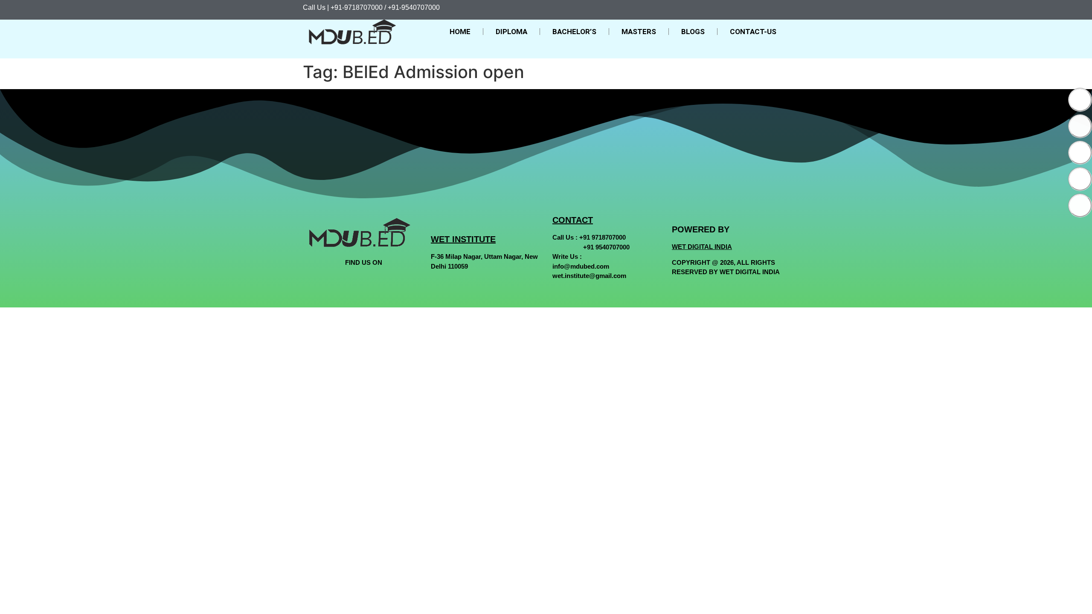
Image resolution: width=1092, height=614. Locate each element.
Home (460, 31)
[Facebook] (1080, 100)
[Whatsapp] (1080, 179)
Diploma (511, 31)
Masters (639, 31)
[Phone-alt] (1080, 205)
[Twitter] (1080, 126)
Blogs (693, 31)
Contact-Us (753, 31)
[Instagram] (1080, 153)
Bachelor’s (574, 31)
